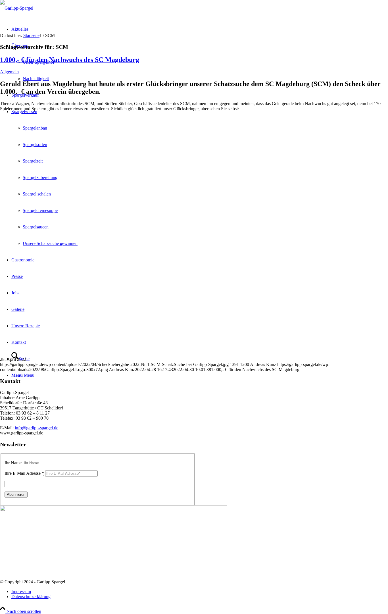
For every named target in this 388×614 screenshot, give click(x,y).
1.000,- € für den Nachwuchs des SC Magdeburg (69, 59)
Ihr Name (13, 462)
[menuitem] (199, 591)
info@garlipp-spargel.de (36, 427)
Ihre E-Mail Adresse (24, 473)
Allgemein (9, 71)
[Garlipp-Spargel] (16, 8)
